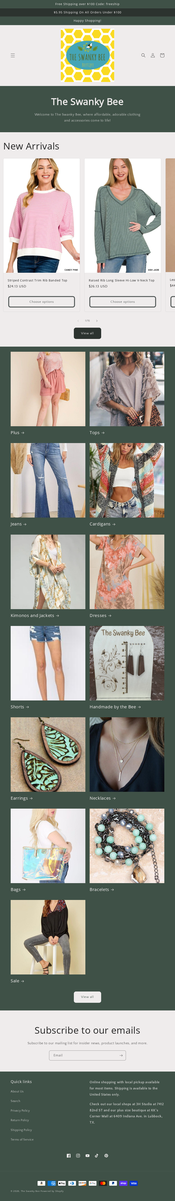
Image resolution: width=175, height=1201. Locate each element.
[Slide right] (97, 321)
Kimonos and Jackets (32, 615)
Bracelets (99, 889)
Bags (16, 889)
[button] (13, 55)
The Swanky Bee (30, 1191)
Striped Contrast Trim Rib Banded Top (37, 280)
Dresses (98, 615)
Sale (15, 980)
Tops (95, 432)
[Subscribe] (121, 1055)
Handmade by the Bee (113, 706)
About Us (17, 1091)
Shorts (17, 706)
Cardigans (100, 524)
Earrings (19, 798)
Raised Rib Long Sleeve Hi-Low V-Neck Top (122, 280)
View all (87, 333)
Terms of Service (22, 1139)
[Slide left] (78, 321)
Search (15, 1101)
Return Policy (20, 1120)
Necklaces (100, 798)
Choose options (41, 302)
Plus (15, 432)
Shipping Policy (21, 1130)
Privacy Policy (20, 1110)
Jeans (16, 524)
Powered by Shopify (52, 1191)
